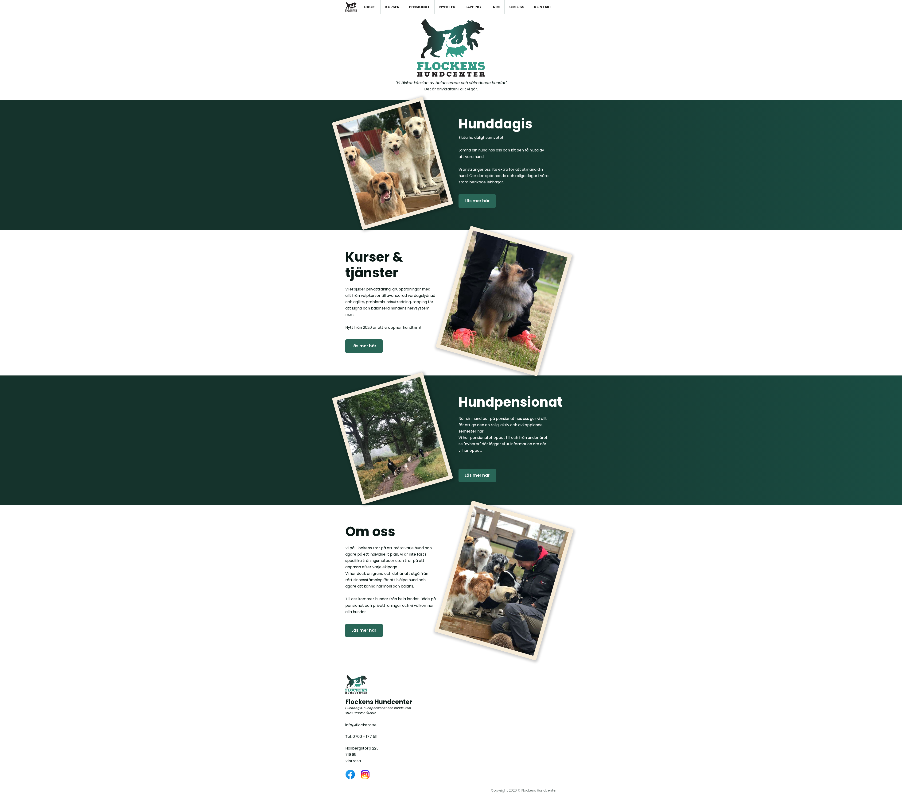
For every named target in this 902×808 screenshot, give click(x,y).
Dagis (370, 7)
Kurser (392, 7)
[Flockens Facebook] (350, 774)
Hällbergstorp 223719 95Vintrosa (361, 755)
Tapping (473, 7)
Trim (495, 7)
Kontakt (543, 7)
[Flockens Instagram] (365, 774)
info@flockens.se (361, 725)
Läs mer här (477, 201)
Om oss (516, 7)
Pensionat (419, 7)
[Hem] (351, 7)
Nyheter (447, 7)
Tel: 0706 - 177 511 (361, 736)
